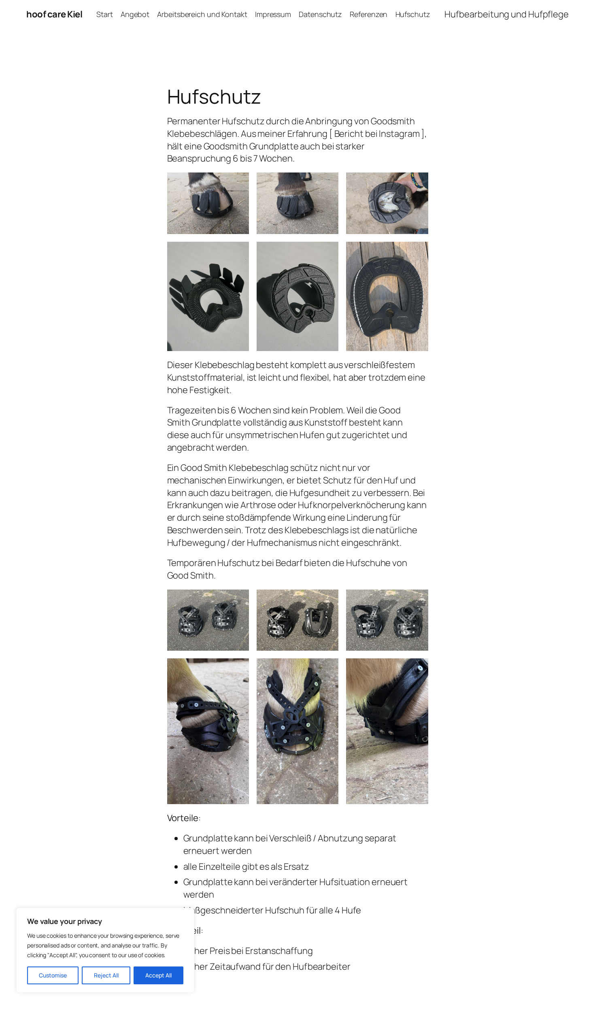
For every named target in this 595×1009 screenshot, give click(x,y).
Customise (53, 975)
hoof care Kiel (54, 14)
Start (104, 14)
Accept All (158, 975)
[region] (105, 950)
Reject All (106, 975)
